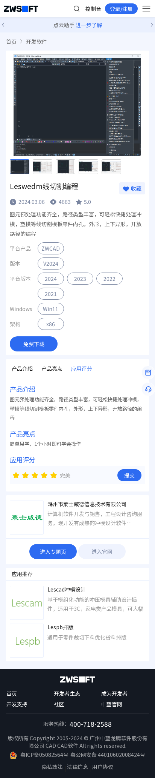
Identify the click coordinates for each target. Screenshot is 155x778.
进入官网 (101, 551)
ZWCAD (50, 248)
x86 (50, 324)
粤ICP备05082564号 (44, 754)
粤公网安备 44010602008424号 (107, 754)
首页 (11, 41)
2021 (51, 293)
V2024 (50, 263)
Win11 (50, 309)
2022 (109, 278)
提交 (129, 475)
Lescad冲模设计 (66, 589)
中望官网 (111, 704)
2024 (51, 278)
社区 (59, 704)
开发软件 (36, 41)
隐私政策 (52, 766)
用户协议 (102, 766)
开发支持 (16, 704)
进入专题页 (53, 551)
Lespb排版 (60, 627)
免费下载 (33, 344)
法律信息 (77, 766)
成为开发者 (114, 693)
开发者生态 (67, 693)
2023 (80, 278)
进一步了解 (89, 25)
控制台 (93, 8)
